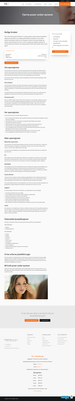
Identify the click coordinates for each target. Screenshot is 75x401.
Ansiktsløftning (56, 36)
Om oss (50, 4)
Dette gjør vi (28, 4)
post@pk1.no (8, 344)
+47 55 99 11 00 (39, 364)
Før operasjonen (60, 339)
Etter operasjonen (61, 342)
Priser (45, 4)
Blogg (28, 342)
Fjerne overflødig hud (46, 345)
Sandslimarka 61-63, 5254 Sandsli (12, 348)
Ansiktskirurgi (45, 340)
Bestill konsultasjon (65, 4)
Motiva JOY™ (44, 344)
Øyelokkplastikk (56, 43)
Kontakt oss (29, 340)
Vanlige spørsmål (60, 344)
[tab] (26, 50)
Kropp (43, 339)
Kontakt (56, 4)
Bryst (43, 337)
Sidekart (29, 344)
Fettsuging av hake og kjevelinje (60, 41)
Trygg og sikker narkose (62, 340)
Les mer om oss (44, 320)
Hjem (23, 4)
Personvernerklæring (37, 391)
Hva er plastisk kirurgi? (62, 337)
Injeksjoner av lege (46, 342)
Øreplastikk (55, 39)
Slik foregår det (37, 4)
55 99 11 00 (8, 346)
